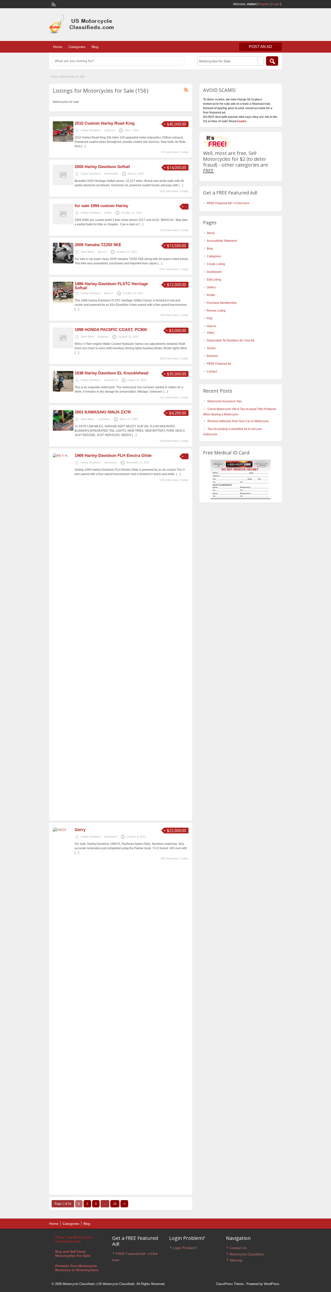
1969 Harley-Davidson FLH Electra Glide (113, 455)
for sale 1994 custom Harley (101, 205)
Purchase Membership (221, 303)
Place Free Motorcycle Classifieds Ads (73, 1239)
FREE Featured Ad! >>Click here (228, 203)
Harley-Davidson (91, 130)
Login (276, 4)
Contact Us (238, 1248)
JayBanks (104, 419)
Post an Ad (260, 47)
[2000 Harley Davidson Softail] (63, 184)
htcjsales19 (111, 380)
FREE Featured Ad (219, 363)
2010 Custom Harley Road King (104, 123)
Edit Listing (214, 279)
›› (124, 1203)
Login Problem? (185, 1248)
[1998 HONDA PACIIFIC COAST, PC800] (63, 347)
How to (211, 326)
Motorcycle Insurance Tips (224, 401)
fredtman (103, 336)
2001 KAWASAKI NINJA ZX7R (103, 412)
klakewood (110, 836)
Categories (77, 47)
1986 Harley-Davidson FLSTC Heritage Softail (111, 286)
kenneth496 (111, 173)
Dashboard (214, 272)
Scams (211, 348)
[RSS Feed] (53, 4)
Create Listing (216, 264)
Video (210, 332)
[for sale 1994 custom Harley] (63, 223)
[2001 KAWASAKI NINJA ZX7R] (63, 429)
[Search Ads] (272, 61)
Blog (95, 47)
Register (264, 4)
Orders (211, 287)
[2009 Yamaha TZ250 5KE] (63, 262)
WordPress (271, 1284)
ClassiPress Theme (230, 1284)
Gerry (80, 829)
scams (241, 121)
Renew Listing (216, 310)
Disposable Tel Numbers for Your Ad (230, 340)
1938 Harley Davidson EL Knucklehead (111, 373)
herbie (107, 212)
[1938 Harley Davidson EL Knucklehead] (63, 390)
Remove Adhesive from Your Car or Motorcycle (238, 421)
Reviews (212, 356)
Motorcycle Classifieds (247, 1254)
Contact (212, 371)
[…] (83, 146)
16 (115, 1203)
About (210, 233)
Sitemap (236, 1260)
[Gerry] (63, 830)
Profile (211, 295)
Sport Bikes (87, 251)
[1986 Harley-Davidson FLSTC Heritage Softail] (63, 301)
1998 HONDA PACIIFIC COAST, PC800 (111, 329)
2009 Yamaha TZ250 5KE (98, 244)
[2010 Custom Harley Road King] (63, 141)
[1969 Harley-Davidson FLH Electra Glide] (63, 455)
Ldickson (109, 130)
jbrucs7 (102, 251)
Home (57, 47)
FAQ (209, 318)
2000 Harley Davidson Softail (102, 166)
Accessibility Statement (222, 240)
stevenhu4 (110, 462)
